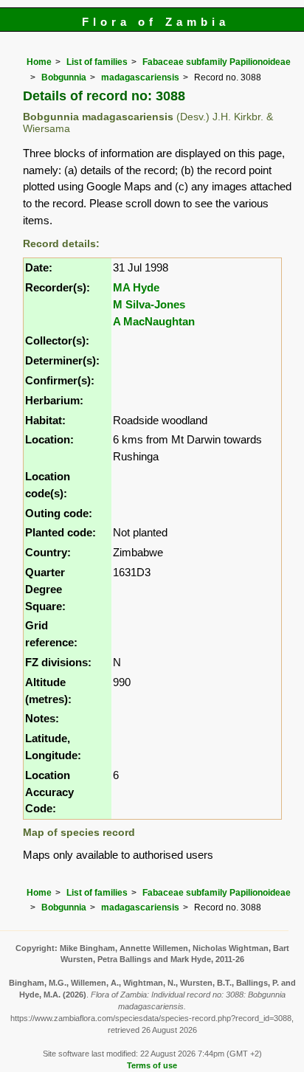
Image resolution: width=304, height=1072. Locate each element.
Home (39, 62)
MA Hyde (136, 287)
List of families (97, 62)
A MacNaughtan (154, 321)
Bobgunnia (63, 77)
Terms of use (152, 1065)
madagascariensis (140, 77)
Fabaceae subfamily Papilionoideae (216, 62)
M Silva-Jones (149, 304)
